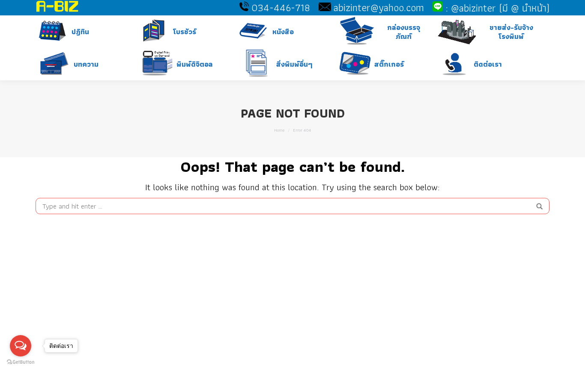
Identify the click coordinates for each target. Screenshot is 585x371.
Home (279, 130)
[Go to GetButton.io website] (20, 362)
